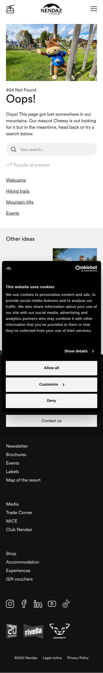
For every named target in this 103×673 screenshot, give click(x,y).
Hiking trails (18, 191)
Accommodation (22, 562)
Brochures (16, 454)
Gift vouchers (19, 579)
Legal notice (52, 658)
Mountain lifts (20, 202)
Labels (12, 471)
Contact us (51, 420)
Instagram (10, 604)
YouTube (52, 604)
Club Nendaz (19, 529)
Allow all (51, 368)
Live (10, 9)
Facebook (24, 604)
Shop (11, 553)
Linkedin (38, 604)
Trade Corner (19, 512)
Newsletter (17, 446)
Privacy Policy (77, 658)
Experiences (18, 570)
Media (12, 504)
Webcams (16, 180)
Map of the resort (23, 480)
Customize (48, 384)
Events (12, 213)
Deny (51, 401)
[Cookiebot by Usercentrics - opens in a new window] (75, 269)
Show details (76, 351)
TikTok (66, 604)
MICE (12, 521)
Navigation (93, 9)
